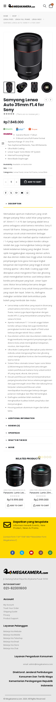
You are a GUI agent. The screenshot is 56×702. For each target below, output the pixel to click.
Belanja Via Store (11, 645)
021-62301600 (15, 588)
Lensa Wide (42, 172)
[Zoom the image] (25, 570)
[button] (5, 5)
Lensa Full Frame (30, 172)
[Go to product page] (15, 475)
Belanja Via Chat (10, 648)
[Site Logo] (21, 6)
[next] (51, 100)
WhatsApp (27, 192)
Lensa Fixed (18, 172)
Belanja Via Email (11, 641)
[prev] (46, 100)
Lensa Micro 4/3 (17, 490)
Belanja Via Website (12, 631)
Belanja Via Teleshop (13, 638)
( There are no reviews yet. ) (27, 114)
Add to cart (35, 181)
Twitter (11, 192)
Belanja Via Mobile (11, 634)
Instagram (41, 552)
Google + (16, 192)
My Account (8, 604)
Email (22, 192)
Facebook (5, 192)
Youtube (31, 552)
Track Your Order (11, 608)
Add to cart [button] (16, 505)
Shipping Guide (10, 611)
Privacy (6, 615)
